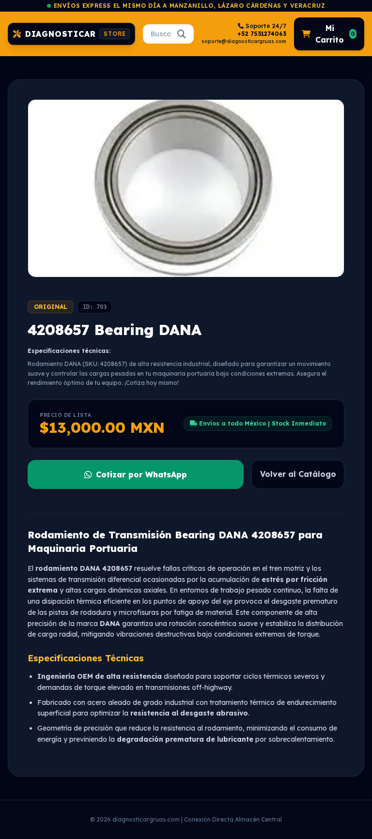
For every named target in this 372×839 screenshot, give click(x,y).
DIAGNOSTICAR (75, 34)
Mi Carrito (335, 34)
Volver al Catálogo (298, 474)
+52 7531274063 (261, 33)
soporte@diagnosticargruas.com (244, 41)
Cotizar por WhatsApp (141, 474)
